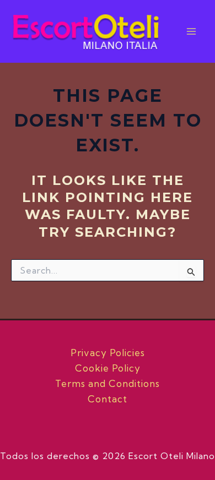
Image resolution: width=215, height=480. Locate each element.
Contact (107, 399)
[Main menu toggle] (192, 31)
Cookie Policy (108, 368)
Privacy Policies (108, 352)
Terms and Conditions (107, 383)
